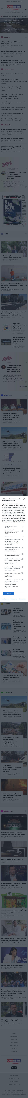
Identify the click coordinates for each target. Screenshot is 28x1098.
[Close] (24, 499)
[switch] (22, 531)
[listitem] (14, 527)
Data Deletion (5, 599)
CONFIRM (8, 593)
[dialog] (14, 549)
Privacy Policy (22, 599)
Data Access (14, 599)
